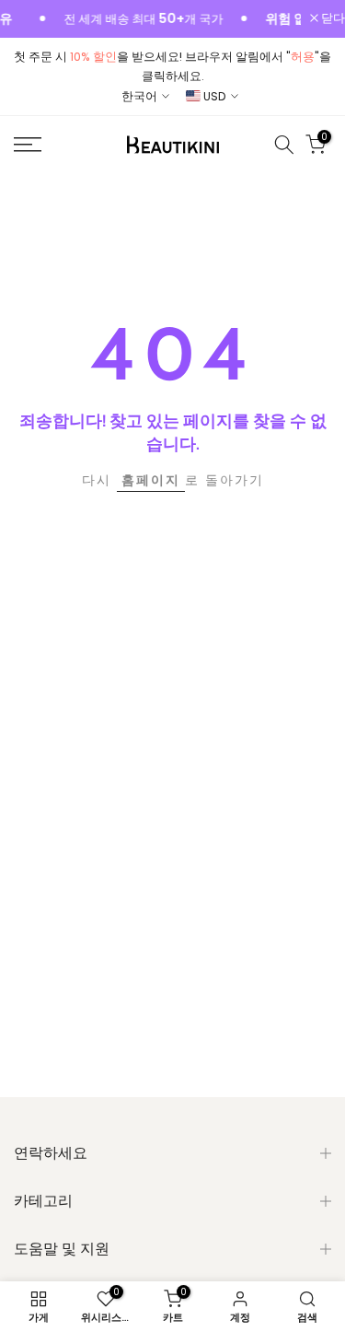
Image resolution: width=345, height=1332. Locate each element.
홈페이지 (150, 480)
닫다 (331, 19)
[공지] (128, 19)
